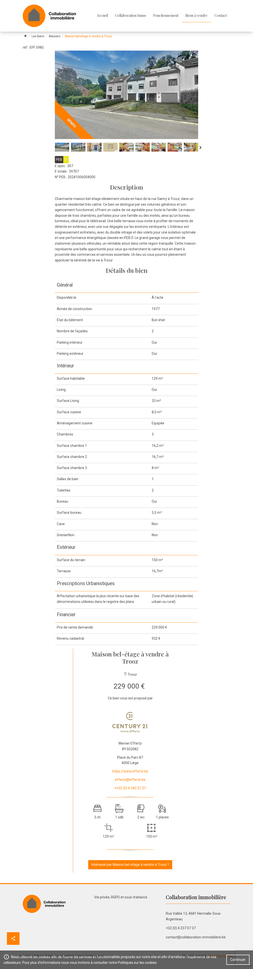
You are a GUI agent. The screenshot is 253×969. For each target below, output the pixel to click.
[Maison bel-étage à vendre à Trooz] (126, 95)
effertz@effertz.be (130, 780)
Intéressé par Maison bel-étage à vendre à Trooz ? (130, 865)
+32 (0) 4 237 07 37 (181, 928)
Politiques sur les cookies (137, 963)
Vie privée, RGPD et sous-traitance (120, 897)
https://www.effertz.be (130, 771)
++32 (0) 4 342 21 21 (130, 788)
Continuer (238, 960)
